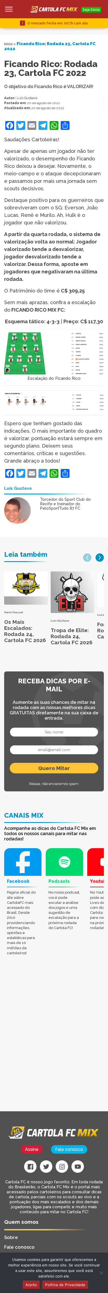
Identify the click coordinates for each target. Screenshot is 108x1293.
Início (8, 44)
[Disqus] (54, 1041)
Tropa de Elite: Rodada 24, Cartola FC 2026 (71, 636)
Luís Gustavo (27, 98)
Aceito (31, 1284)
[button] (87, 557)
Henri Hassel (13, 612)
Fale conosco (69, 1149)
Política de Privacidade (65, 1284)
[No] (101, 1273)
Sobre (11, 1237)
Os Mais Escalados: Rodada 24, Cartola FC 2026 (25, 631)
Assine (31, 1149)
